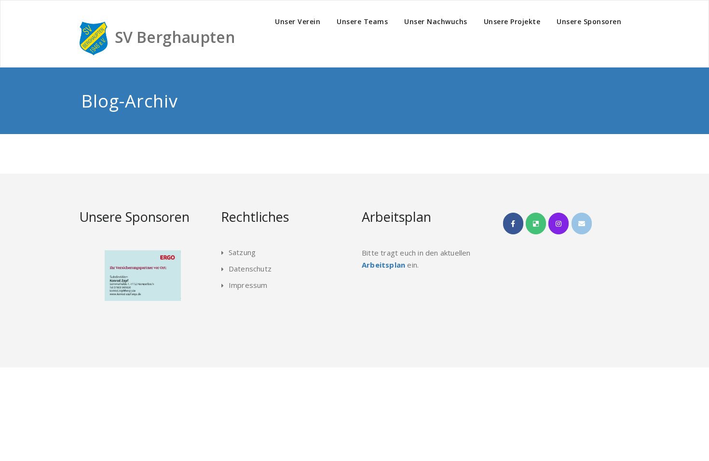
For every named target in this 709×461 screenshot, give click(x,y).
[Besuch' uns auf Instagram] (558, 223)
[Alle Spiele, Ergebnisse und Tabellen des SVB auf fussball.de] (536, 223)
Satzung (242, 252)
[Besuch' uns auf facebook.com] (513, 223)
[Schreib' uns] (582, 223)
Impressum (248, 285)
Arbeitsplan (383, 265)
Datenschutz (250, 268)
